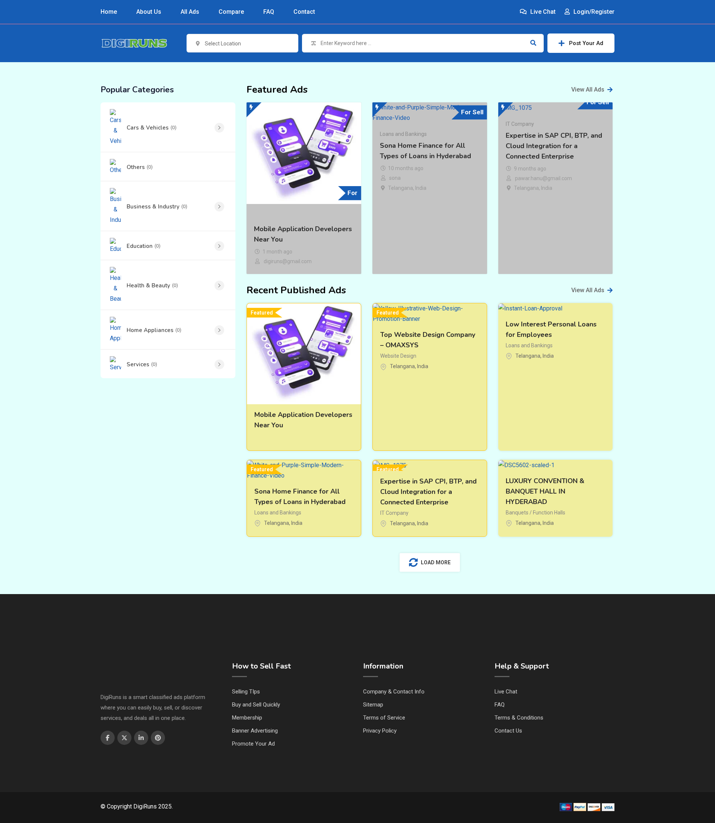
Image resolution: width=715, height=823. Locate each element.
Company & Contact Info (394, 691)
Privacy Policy (380, 730)
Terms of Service (384, 717)
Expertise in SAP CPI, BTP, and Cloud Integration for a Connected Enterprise (554, 146)
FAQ (268, 11)
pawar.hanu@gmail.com (543, 178)
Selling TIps (246, 691)
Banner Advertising (255, 730)
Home (109, 11)
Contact (304, 11)
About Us (148, 11)
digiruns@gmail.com (288, 261)
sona (395, 178)
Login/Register (593, 12)
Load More (436, 562)
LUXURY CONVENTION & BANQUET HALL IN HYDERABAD (545, 491)
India (420, 188)
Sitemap (373, 704)
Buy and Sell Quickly (256, 704)
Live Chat (542, 12)
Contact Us (508, 730)
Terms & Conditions (519, 717)
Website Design (398, 356)
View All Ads (587, 89)
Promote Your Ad (253, 743)
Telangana (400, 188)
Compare (231, 11)
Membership (247, 717)
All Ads (190, 11)
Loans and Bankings (403, 134)
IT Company (520, 124)
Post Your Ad (586, 43)
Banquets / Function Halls (535, 513)
